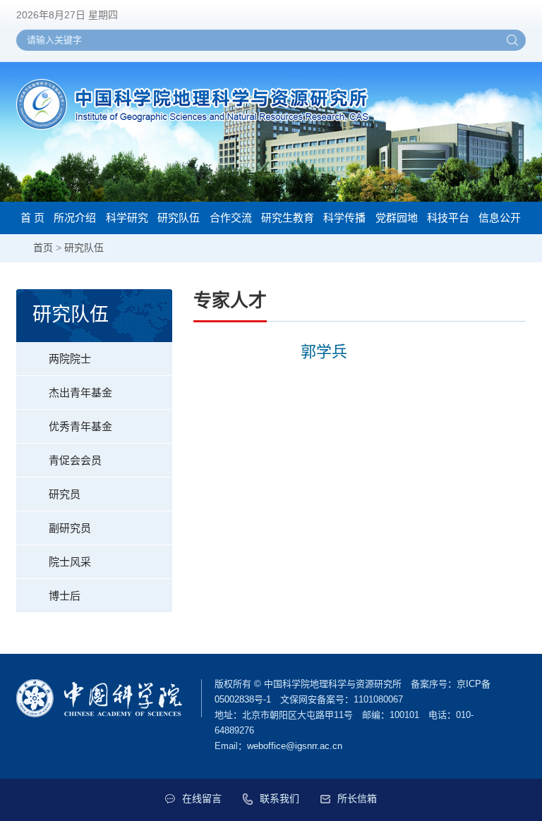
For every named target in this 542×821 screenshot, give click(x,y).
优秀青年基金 (80, 426)
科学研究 (127, 218)
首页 (43, 247)
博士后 (64, 596)
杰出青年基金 (80, 393)
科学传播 (344, 218)
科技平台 (448, 218)
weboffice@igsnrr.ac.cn (294, 746)
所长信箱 (357, 798)
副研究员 (70, 528)
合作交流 (231, 218)
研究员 (64, 494)
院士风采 (70, 562)
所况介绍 (75, 218)
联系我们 (279, 798)
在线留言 (202, 798)
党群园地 (396, 218)
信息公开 (499, 218)
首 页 (32, 218)
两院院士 (70, 359)
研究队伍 (178, 218)
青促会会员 (75, 460)
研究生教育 (287, 218)
